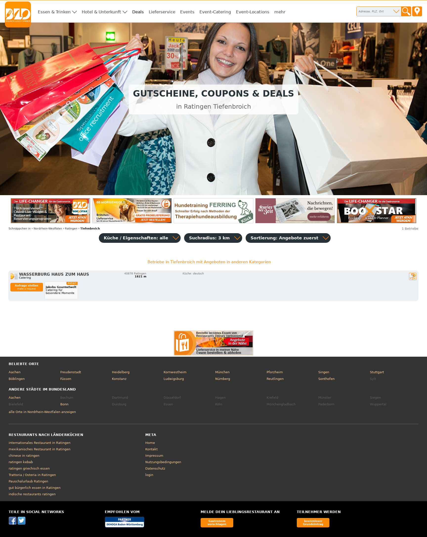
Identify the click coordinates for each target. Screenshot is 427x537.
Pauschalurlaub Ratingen (28, 481)
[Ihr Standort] (417, 11)
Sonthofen (326, 379)
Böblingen (17, 379)
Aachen (15, 372)
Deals (138, 11)
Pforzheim (275, 372)
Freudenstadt (70, 372)
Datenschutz (155, 468)
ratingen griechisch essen (29, 468)
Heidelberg (120, 372)
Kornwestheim (175, 372)
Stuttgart (377, 372)
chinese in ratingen (24, 455)
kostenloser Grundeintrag (313, 522)
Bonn (64, 404)
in (20, 228)
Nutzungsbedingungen (163, 462)
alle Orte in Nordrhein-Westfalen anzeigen (42, 412)
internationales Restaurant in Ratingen (39, 443)
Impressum (154, 455)
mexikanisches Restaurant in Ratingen (39, 449)
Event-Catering (215, 11)
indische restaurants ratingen (32, 494)
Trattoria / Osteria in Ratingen (32, 475)
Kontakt (151, 449)
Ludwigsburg (174, 379)
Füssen (65, 379)
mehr (279, 11)
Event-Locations (252, 11)
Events (187, 11)
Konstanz (119, 379)
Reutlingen (275, 379)
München (222, 372)
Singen (323, 372)
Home (150, 443)
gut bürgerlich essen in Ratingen (35, 488)
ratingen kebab (21, 462)
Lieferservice (162, 11)
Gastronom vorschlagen (217, 522)
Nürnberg (222, 379)
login (149, 475)
